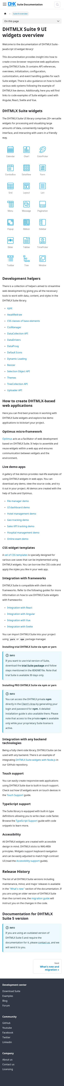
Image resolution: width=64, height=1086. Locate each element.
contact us (44, 942)
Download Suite (11, 991)
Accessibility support (28, 860)
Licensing (7, 1069)
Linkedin (7, 1042)
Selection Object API (18, 371)
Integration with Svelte (20, 626)
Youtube (7, 1027)
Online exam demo (17, 539)
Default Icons (14, 352)
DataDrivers (14, 339)
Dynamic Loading (17, 358)
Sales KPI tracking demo (20, 526)
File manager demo (18, 501)
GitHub (6, 1023)
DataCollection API (17, 333)
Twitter (6, 1037)
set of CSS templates (16, 555)
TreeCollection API (17, 384)
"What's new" (17, 888)
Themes (11, 377)
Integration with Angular (21, 614)
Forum (6, 1005)
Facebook (7, 1032)
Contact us (8, 1064)
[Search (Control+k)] (57, 4)
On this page (11, 21)
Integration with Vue (18, 620)
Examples (7, 996)
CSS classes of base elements (23, 321)
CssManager (14, 327)
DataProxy (13, 346)
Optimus (7, 438)
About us (7, 1059)
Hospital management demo (23, 532)
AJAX (9, 308)
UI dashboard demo (18, 507)
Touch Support (15, 795)
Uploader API (14, 390)
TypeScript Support (27, 820)
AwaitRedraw (14, 314)
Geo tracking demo (18, 520)
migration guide (40, 898)
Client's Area (28, 704)
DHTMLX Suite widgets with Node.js (36, 759)
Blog (4, 1000)
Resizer (11, 365)
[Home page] (5, 13)
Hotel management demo (21, 513)
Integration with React (19, 607)
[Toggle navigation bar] (4, 4)
